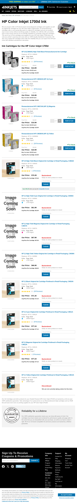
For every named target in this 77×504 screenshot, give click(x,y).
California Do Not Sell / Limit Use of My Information (59, 481)
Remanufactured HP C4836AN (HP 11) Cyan (37, 79)
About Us (48, 458)
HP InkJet (17, 15)
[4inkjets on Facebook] (3, 467)
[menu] (38, 11)
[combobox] (31, 7)
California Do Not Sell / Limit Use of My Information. (15, 501)
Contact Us (58, 456)
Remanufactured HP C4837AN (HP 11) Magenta (38, 106)
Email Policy (48, 467)
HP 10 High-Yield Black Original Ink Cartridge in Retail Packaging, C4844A (48, 161)
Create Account (62, 7)
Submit (45, 184)
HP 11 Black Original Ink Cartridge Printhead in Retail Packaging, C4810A (47, 281)
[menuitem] (3, 11)
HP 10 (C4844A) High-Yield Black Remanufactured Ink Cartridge (44, 52)
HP (13, 15)
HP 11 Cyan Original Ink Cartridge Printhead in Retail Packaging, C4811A (47, 312)
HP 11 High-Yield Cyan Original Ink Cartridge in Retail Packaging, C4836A (48, 196)
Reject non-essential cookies (66, 498)
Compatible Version (44, 189)
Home (3, 15)
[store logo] (9, 7)
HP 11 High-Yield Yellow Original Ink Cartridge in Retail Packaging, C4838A (48, 253)
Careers (47, 465)
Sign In (70, 7)
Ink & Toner (9, 15)
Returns (57, 465)
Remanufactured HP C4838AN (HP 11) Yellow (38, 133)
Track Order (52, 7)
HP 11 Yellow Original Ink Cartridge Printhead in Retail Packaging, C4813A (48, 375)
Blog (46, 470)
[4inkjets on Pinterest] (12, 467)
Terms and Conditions (21, 499)
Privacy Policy (25, 492)
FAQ (56, 458)
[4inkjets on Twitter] (7, 467)
